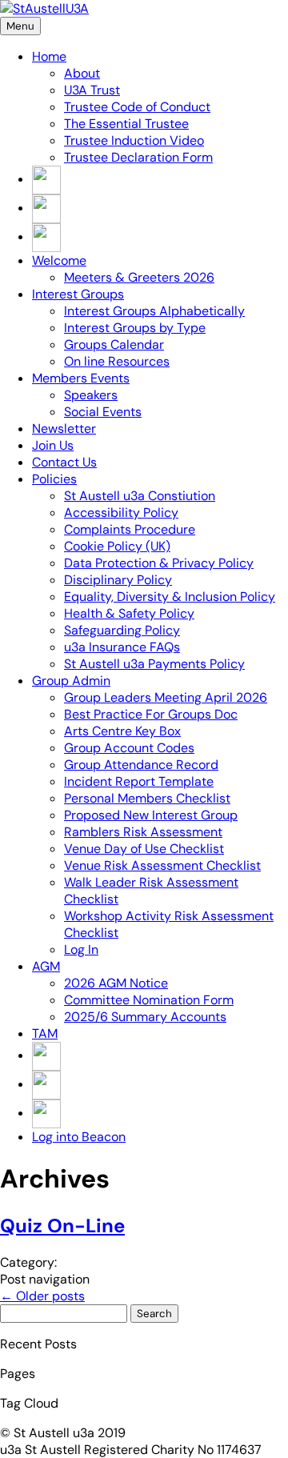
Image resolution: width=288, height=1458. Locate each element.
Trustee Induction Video (134, 140)
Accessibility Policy (121, 512)
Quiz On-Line (62, 1225)
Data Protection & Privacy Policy (159, 563)
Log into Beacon (79, 1136)
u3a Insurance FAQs (122, 647)
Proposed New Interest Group (151, 815)
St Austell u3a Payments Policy (154, 663)
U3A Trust (92, 90)
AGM (46, 966)
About (82, 73)
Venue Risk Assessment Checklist (162, 865)
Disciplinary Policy (118, 579)
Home (49, 56)
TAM (45, 1033)
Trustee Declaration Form (138, 157)
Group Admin (71, 680)
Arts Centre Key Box (122, 731)
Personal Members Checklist (147, 798)
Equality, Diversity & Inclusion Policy (169, 596)
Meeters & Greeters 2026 (139, 277)
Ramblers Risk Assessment (143, 831)
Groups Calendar (114, 344)
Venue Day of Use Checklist (144, 848)
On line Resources (117, 361)
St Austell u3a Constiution (139, 495)
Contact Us (64, 462)
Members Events (81, 378)
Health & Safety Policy (129, 613)
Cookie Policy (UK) (117, 546)
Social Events (103, 411)
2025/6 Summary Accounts (145, 1016)
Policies (54, 479)
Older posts (42, 1296)
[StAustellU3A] (44, 8)
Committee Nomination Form (149, 999)
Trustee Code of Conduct (137, 106)
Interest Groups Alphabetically (154, 310)
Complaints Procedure (129, 529)
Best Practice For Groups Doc (151, 714)
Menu (20, 26)
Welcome (59, 260)
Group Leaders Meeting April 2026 (165, 697)
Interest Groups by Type (135, 327)
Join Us (53, 445)
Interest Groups (78, 294)
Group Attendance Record (141, 764)
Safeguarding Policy (122, 630)
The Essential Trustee (126, 123)
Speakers (91, 395)
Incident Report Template (139, 781)
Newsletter (64, 428)
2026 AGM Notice (116, 983)
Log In (81, 949)
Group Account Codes (129, 747)
